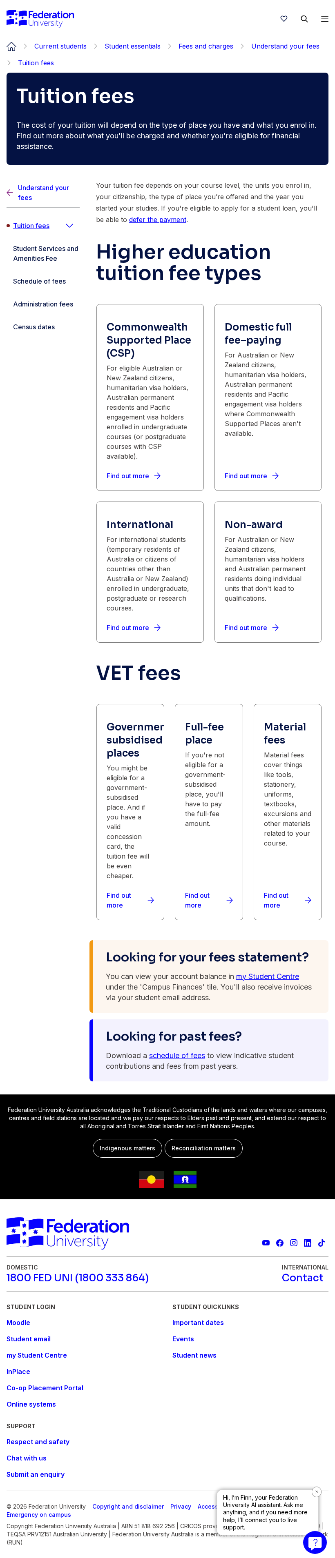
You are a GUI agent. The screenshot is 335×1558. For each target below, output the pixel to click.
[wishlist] (284, 19)
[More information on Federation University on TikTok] (321, 1243)
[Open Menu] (324, 19)
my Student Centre (267, 976)
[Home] (40, 19)
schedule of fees (177, 1055)
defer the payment (157, 219)
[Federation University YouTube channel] (266, 1243)
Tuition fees (31, 226)
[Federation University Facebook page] (280, 1243)
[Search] (304, 19)
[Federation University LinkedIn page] (308, 1243)
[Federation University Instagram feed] (294, 1243)
